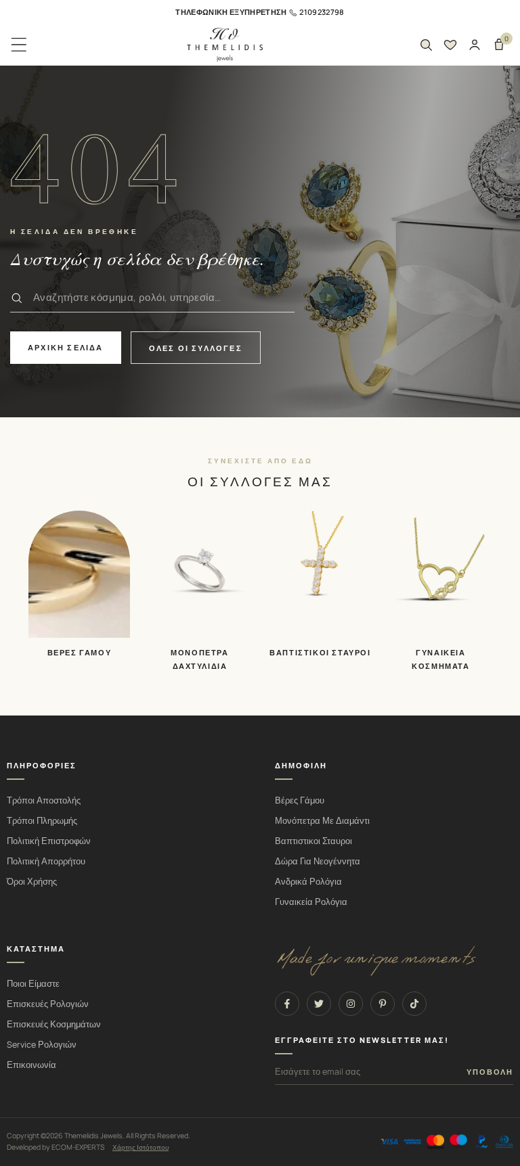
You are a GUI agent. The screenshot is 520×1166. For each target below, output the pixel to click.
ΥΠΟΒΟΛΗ (490, 1072)
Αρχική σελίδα (66, 347)
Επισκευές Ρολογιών (48, 1004)
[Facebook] (287, 1004)
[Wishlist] (450, 44)
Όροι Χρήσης (32, 881)
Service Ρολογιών (42, 1044)
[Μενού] (19, 44)
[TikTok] (414, 1004)
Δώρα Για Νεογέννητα (317, 861)
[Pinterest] (382, 1004)
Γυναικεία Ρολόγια (311, 902)
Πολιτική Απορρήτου (46, 861)
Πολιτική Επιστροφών (49, 841)
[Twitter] (319, 1004)
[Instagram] (351, 1004)
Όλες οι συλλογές (195, 348)
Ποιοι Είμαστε (33, 983)
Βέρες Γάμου (299, 800)
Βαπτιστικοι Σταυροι (313, 841)
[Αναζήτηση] (425, 44)
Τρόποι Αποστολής (44, 800)
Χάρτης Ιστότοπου (140, 1147)
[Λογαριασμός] (474, 44)
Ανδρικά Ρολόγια (308, 881)
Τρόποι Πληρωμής (42, 820)
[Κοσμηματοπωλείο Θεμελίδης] (225, 45)
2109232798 (321, 12)
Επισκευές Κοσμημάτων (54, 1024)
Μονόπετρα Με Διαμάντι (322, 820)
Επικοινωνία (31, 1065)
